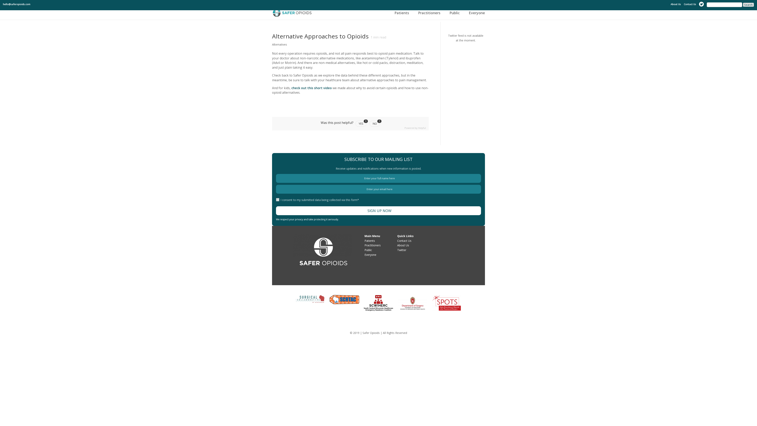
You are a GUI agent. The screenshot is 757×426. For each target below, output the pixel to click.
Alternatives (279, 44)
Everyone (477, 13)
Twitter (401, 250)
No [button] (376, 123)
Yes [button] (362, 123)
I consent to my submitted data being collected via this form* (320, 200)
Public (454, 13)
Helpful (422, 127)
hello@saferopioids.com (16, 4)
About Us (676, 4)
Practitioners (429, 13)
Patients (401, 13)
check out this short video (311, 88)
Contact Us (690, 4)
